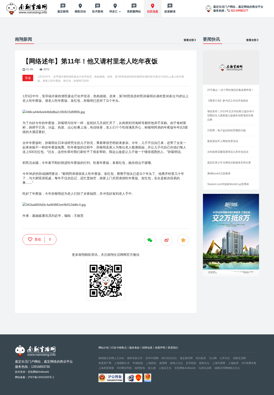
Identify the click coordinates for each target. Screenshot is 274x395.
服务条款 (134, 347)
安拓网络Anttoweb (185, 368)
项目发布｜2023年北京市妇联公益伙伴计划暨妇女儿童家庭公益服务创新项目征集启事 (230, 115)
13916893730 (40, 366)
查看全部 (189, 40)
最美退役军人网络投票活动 (222, 141)
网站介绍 (103, 347)
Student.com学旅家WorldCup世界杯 (228, 184)
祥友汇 (114, 11)
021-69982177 (239, 10)
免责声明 (160, 347)
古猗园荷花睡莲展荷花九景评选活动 (227, 151)
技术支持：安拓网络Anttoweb (32, 371)
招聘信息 (147, 347)
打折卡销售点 (119, 347)
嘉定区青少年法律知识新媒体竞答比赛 (229, 162)
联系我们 (173, 347)
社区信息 (152, 11)
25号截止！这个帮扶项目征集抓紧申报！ (230, 89)
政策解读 (170, 11)
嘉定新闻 (62, 11)
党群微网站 (134, 11)
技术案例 (97, 11)
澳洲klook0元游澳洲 (218, 173)
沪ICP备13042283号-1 (41, 377)
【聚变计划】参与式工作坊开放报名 (227, 100)
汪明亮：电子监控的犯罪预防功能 (226, 130)
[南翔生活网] (27, 8)
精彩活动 (80, 11)
